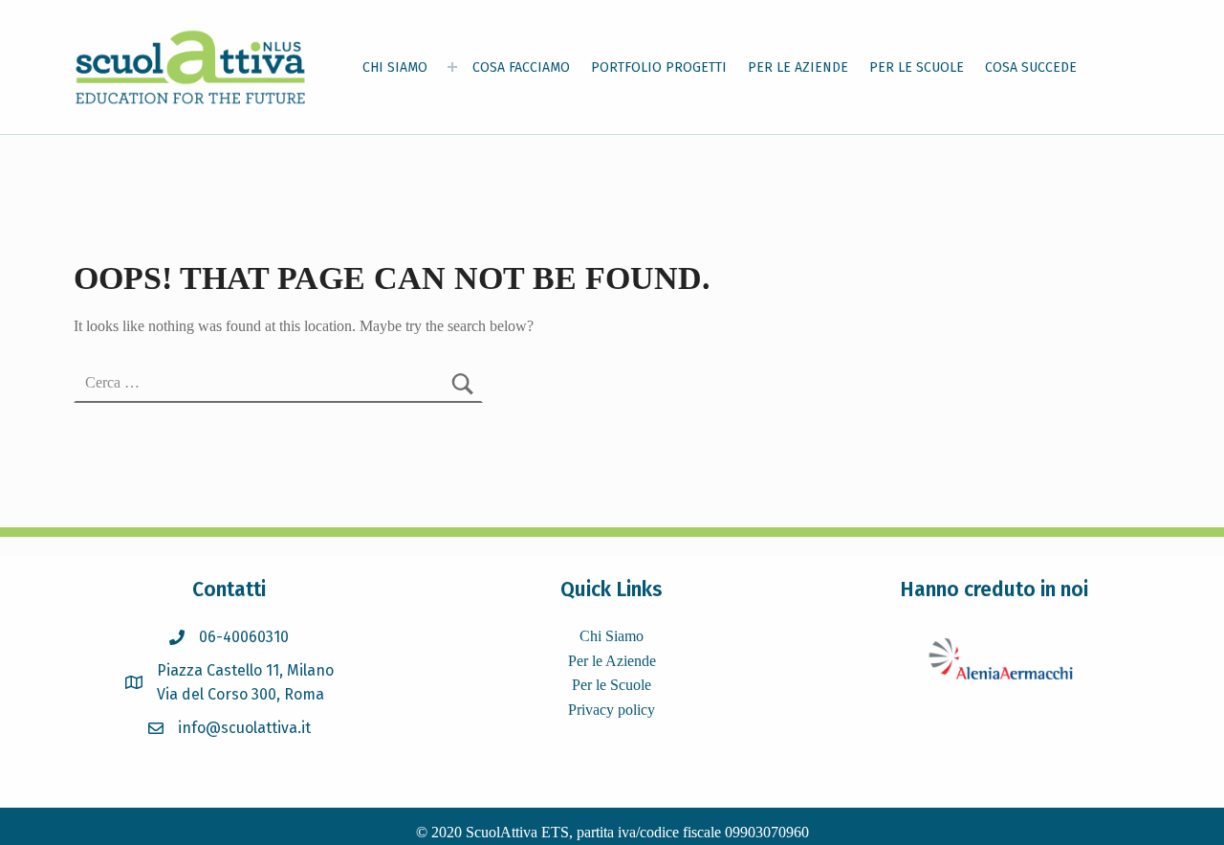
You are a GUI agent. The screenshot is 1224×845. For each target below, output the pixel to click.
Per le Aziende (612, 661)
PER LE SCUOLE (916, 67)
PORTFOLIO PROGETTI (659, 67)
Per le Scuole (611, 685)
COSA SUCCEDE (1031, 67)
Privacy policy (611, 709)
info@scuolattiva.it (244, 728)
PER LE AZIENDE (798, 67)
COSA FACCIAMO (521, 67)
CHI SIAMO (394, 67)
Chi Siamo (611, 636)
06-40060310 (244, 637)
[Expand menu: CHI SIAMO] (452, 67)
